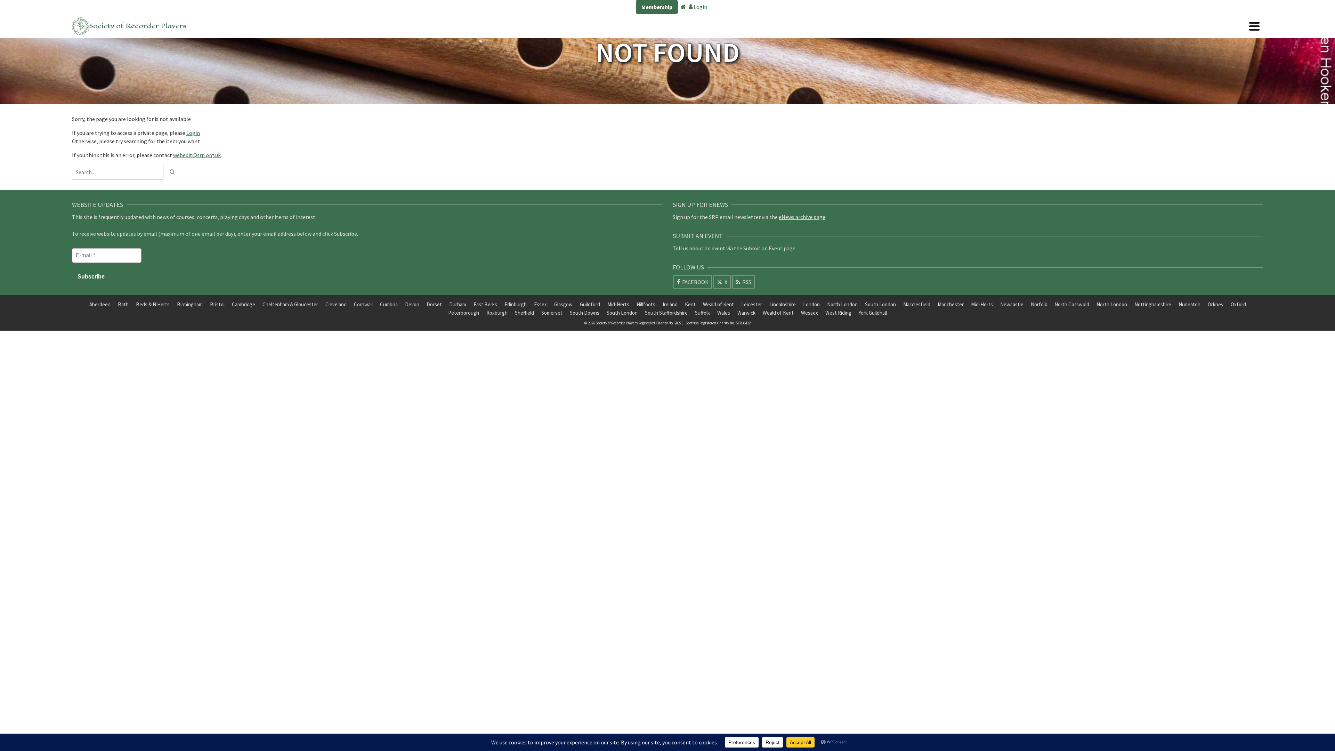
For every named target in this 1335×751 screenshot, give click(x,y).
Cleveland (336, 304)
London (811, 304)
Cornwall (363, 304)
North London (842, 304)
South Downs (584, 312)
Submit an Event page (769, 248)
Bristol (217, 304)
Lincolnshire (782, 304)
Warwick (746, 312)
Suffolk (702, 312)
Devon (412, 304)
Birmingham (190, 304)
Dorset (434, 304)
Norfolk (1039, 304)
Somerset (552, 312)
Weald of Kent (718, 304)
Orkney (1215, 304)
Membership (656, 6)
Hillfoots (646, 304)
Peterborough (463, 312)
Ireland (670, 304)
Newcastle (1012, 304)
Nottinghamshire (1152, 304)
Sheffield (524, 312)
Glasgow (563, 304)
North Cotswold (1071, 304)
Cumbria (389, 304)
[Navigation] (1254, 26)
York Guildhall (873, 312)
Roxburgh (497, 312)
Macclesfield (916, 304)
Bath (123, 304)
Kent (690, 304)
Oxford (1238, 304)
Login (700, 6)
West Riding (838, 312)
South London (880, 304)
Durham (457, 304)
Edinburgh (515, 304)
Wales (723, 312)
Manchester (951, 304)
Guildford (590, 304)
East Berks (485, 304)
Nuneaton (1189, 304)
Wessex (809, 312)
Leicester (751, 304)
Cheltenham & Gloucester (290, 304)
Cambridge (243, 304)
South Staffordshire (666, 312)
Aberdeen (100, 304)
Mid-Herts (618, 304)
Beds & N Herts (153, 304)
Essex (540, 304)
